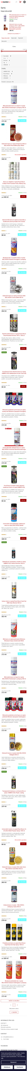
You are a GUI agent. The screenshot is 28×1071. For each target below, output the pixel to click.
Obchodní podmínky (6, 1027)
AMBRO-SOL (8, 71)
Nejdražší (20, 38)
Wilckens (7, 75)
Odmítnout (7, 1067)
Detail (23, 158)
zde (2, 1058)
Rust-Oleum (8, 73)
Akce (6, 58)
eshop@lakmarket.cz (8, 1036)
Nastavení (13, 1062)
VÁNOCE (7, 64)
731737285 (6, 1039)
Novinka (7, 60)
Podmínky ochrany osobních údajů (9, 1029)
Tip (5, 62)
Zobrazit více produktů (13, 33)
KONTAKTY (4, 1023)
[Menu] (24, 1)
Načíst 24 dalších (14, 1000)
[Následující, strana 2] (14, 1005)
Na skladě (7, 56)
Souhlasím (20, 1067)
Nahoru (14, 1012)
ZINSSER (7, 78)
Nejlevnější (14, 38)
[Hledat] (16, 1)
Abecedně (4, 41)
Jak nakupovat (4, 1025)
